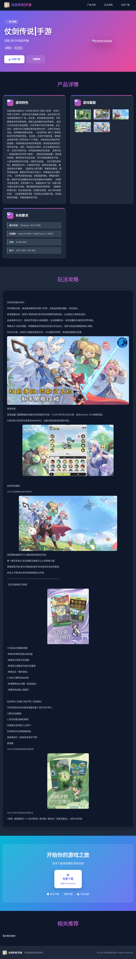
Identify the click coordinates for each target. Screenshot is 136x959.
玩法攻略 (108, 4)
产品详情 (91, 4)
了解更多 (36, 59)
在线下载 (125, 4)
